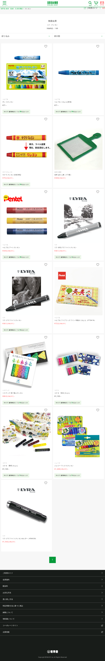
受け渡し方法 (8, 599)
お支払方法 (7, 593)
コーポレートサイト (10, 625)
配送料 (5, 586)
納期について (8, 612)
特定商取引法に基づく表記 (13, 606)
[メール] (102, 3)
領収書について (8, 619)
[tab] (26, 36)
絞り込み (5, 36)
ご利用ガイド (92, 8)
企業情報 (6, 632)
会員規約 (6, 580)
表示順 (57, 36)
